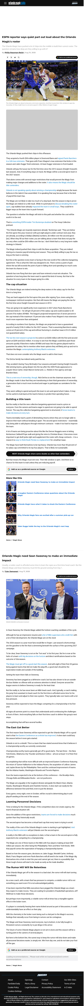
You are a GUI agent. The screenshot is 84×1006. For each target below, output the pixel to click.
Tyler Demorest (11, 571)
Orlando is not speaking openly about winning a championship (31, 190)
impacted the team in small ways (45, 207)
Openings (29, 980)
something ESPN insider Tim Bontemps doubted (31, 222)
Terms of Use (69, 984)
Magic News (17, 540)
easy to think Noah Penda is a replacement (32, 440)
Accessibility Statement (51, 987)
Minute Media (13, 996)
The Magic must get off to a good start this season (26, 664)
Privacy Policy (47, 984)
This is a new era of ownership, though (21, 378)
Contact (45, 980)
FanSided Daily (14, 984)
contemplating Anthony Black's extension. (39, 349)
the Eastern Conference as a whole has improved (36, 735)
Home (8, 540)
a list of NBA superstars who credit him (57, 635)
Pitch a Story (30, 984)
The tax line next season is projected (21, 338)
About (10, 980)
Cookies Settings (15, 991)
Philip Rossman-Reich (14, 53)
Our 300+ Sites (70, 980)
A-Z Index (68, 987)
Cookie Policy (13, 987)
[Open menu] (5, 3)
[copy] (18, 57)
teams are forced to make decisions (55, 815)
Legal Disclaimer (31, 987)
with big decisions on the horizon (32, 656)
